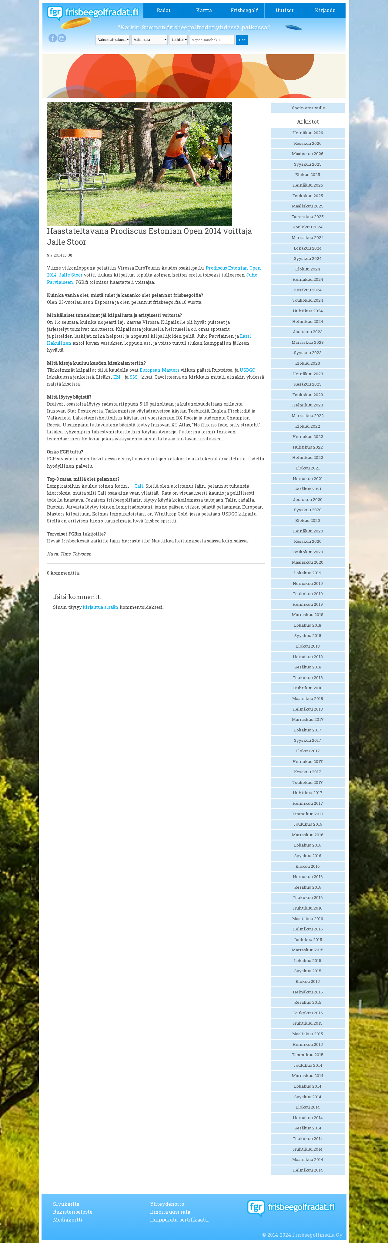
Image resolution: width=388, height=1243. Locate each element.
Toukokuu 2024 (308, 300)
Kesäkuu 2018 (307, 667)
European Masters (159, 370)
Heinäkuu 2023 (308, 373)
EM (117, 377)
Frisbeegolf (244, 10)
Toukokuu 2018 (308, 677)
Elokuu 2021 (308, 468)
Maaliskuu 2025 (307, 206)
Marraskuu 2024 (308, 237)
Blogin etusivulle (307, 108)
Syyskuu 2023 (308, 352)
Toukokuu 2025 (308, 195)
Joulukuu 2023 (308, 331)
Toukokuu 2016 (308, 897)
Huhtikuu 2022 (308, 447)
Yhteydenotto (167, 1204)
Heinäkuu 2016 (308, 876)
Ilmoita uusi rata (170, 1211)
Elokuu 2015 (308, 981)
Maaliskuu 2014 (307, 1159)
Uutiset (285, 10)
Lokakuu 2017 (308, 730)
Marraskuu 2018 (307, 614)
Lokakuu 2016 (307, 845)
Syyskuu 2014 (307, 1096)
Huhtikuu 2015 (308, 1023)
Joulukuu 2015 (307, 939)
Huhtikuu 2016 (308, 908)
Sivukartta (66, 1204)
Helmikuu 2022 (307, 457)
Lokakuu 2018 (307, 625)
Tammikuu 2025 (308, 216)
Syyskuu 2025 (308, 164)
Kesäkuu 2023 (308, 384)
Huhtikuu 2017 (308, 792)
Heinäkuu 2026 (308, 132)
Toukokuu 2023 (308, 394)
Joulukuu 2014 (307, 1065)
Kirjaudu (325, 10)
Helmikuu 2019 (308, 604)
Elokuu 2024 (307, 269)
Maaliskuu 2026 (307, 153)
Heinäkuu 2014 (308, 1117)
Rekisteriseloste (72, 1211)
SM (133, 377)
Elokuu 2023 (307, 363)
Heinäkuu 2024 (308, 279)
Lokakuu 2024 (308, 248)
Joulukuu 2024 (308, 227)
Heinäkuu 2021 (308, 478)
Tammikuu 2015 (307, 1054)
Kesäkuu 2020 (308, 541)
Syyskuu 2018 (307, 635)
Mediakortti (67, 1219)
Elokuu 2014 (308, 1107)
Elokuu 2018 (308, 646)
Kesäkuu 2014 (307, 1128)
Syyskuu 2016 (307, 855)
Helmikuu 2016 (308, 929)
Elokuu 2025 (307, 174)
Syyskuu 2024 (308, 258)
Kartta (204, 10)
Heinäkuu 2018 (308, 656)
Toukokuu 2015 (308, 1013)
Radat (164, 10)
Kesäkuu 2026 (308, 143)
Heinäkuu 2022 (308, 436)
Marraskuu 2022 (308, 415)
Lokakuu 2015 (307, 960)
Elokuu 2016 (308, 866)
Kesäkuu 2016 (307, 887)
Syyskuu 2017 (307, 740)
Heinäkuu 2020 (308, 531)
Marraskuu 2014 (307, 1075)
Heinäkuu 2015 (308, 992)
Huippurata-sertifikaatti (179, 1219)
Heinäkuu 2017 (308, 761)
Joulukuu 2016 (307, 824)
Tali (139, 486)
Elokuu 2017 (308, 751)
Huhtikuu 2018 (308, 688)
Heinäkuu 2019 (308, 583)
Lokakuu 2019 (307, 572)
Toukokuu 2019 (308, 593)
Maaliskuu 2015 (307, 1033)
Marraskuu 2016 (307, 834)
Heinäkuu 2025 (308, 185)
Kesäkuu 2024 (308, 290)
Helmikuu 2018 (308, 709)
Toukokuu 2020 (308, 552)
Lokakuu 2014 (307, 1086)
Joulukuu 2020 (308, 499)
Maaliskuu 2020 (307, 562)
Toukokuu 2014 (308, 1138)
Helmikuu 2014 (308, 1170)
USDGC (247, 370)
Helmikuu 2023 (307, 405)
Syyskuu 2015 (307, 970)
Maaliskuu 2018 (307, 698)
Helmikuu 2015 (308, 1044)
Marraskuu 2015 (307, 950)
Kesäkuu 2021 (307, 489)
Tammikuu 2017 (308, 814)
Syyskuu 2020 (308, 509)
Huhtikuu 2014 (308, 1149)
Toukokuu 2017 (308, 782)
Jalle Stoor (71, 275)
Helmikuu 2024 (307, 321)
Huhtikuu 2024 (308, 310)
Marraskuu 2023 (308, 342)
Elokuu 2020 (307, 520)
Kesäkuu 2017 (307, 771)
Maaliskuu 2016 (307, 918)
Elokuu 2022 (307, 426)
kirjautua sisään (101, 607)
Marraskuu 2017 (308, 719)
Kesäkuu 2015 (307, 1002)
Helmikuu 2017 (308, 803)
